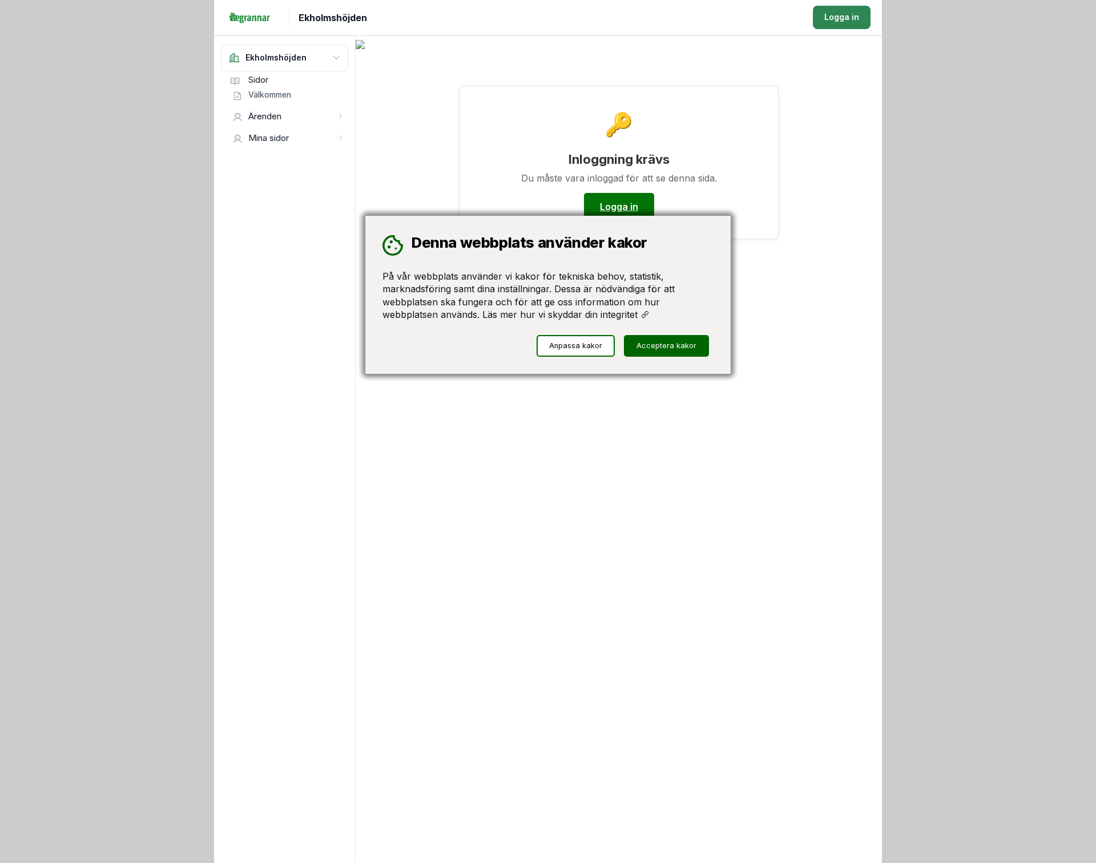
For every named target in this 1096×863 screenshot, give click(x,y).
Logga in (841, 17)
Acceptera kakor (666, 345)
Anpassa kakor (575, 345)
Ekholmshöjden (333, 17)
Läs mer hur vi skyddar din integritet (561, 314)
